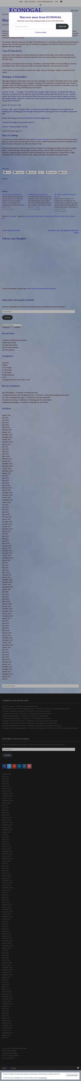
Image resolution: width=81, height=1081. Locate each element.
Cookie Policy (43, 1078)
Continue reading (40, 32)
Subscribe (62, 26)
